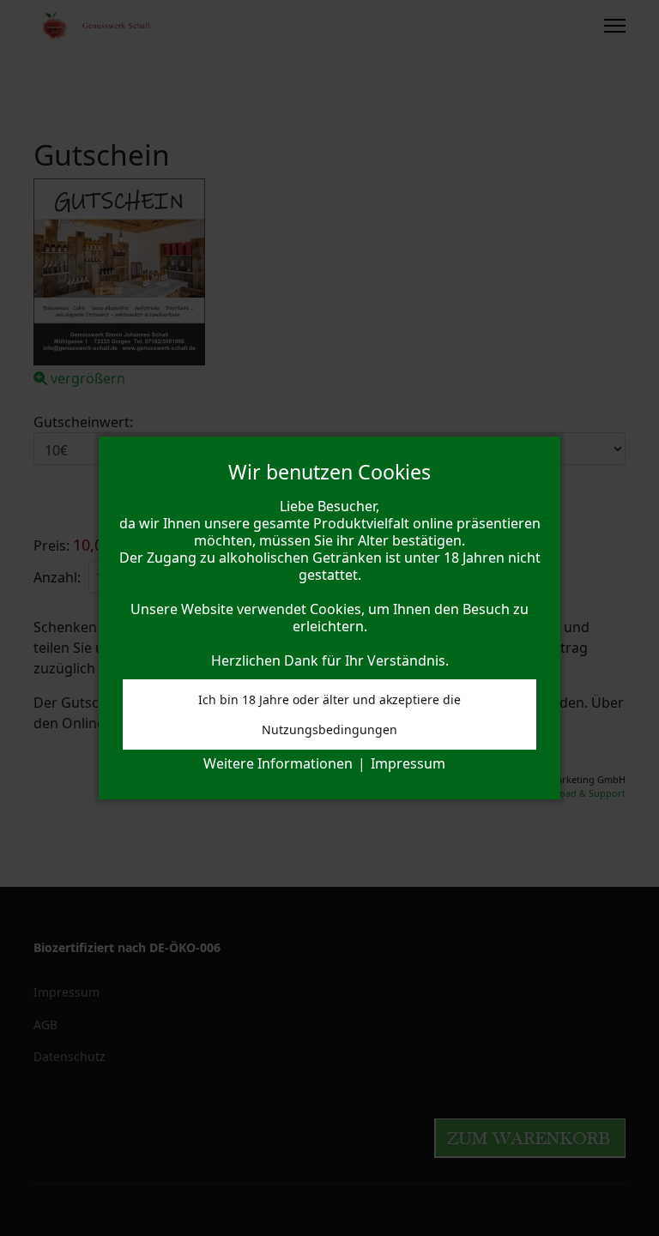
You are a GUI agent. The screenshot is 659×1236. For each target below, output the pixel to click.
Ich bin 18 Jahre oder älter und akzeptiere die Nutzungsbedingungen (329, 714)
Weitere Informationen (278, 763)
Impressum (408, 763)
